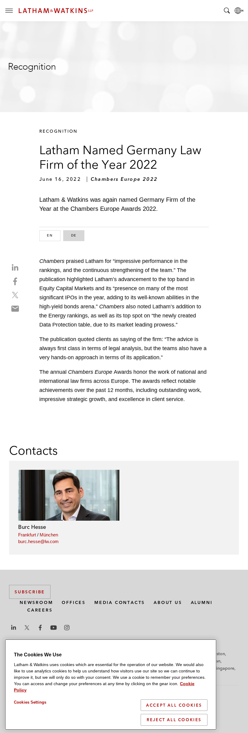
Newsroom (36, 602)
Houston (216, 653)
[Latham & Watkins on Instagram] (66, 627)
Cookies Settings (30, 702)
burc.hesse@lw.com (38, 541)
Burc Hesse (32, 526)
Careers (40, 610)
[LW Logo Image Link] (56, 11)
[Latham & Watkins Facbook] (40, 627)
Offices (74, 602)
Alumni (202, 602)
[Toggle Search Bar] (227, 11)
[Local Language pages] (239, 11)
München (49, 534)
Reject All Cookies (174, 719)
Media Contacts (119, 602)
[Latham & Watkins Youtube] (53, 627)
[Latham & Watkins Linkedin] (13, 627)
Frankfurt (27, 534)
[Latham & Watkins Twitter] (26, 627)
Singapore (224, 668)
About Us (168, 602)
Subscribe (30, 592)
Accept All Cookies (174, 705)
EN (53, 235)
